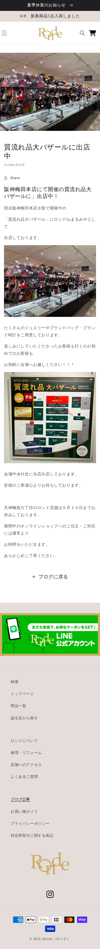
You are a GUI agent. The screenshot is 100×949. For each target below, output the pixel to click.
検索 (14, 681)
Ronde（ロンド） (56, 938)
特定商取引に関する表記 (32, 835)
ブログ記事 (20, 799)
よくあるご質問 (24, 776)
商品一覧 (18, 705)
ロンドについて (24, 740)
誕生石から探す (24, 718)
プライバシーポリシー (30, 823)
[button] (4, 33)
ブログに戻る (53, 577)
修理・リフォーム (26, 752)
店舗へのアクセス (26, 764)
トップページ (22, 693)
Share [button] (15, 177)
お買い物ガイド (24, 811)
